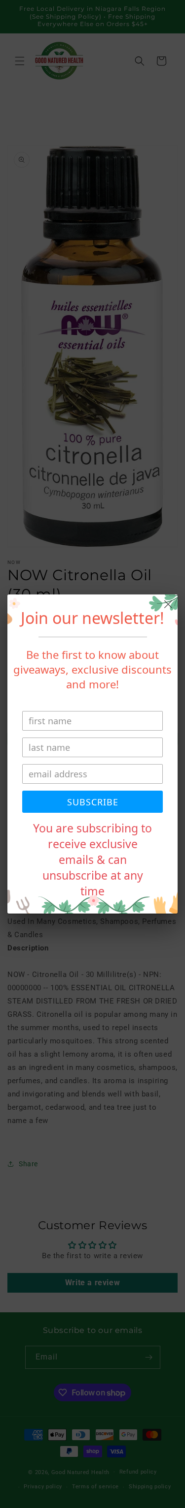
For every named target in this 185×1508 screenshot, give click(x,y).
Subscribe (92, 802)
